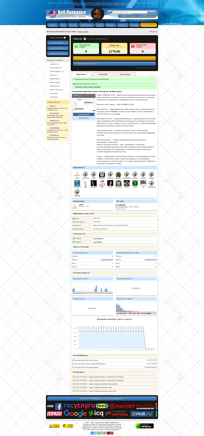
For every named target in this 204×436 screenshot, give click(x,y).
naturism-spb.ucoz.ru (56, 90)
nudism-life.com (55, 86)
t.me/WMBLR (97, 242)
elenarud (135, 178)
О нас (63, 25)
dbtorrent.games (55, 82)
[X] (108, 433)
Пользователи (87, 25)
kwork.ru (52, 106)
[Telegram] (95, 433)
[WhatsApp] (98, 433)
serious (127, 186)
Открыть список (82, 31)
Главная (53, 25)
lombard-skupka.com (56, 71)
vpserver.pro (54, 93)
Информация (81, 74)
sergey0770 (85, 178)
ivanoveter (110, 178)
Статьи (99, 25)
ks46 (102, 186)
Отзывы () (103, 74)
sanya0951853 (127, 178)
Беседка (73, 25)
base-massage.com (56, 68)
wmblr (77, 178)
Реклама (135, 25)
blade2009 (77, 195)
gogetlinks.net (54, 135)
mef (143, 186)
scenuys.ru (53, 75)
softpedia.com (54, 64)
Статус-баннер (125, 74)
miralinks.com (54, 120)
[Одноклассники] (105, 433)
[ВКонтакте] (92, 433)
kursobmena (77, 186)
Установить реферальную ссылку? (146, 68)
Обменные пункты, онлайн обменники (88, 87)
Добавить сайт (149, 25)
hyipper (135, 186)
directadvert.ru (54, 113)
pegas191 (143, 178)
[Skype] (102, 433)
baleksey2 (102, 178)
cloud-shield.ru (54, 128)
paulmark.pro (54, 97)
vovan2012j (93, 186)
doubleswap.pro (55, 79)
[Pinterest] (111, 433)
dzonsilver (118, 178)
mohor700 (118, 186)
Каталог (110, 25)
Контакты (122, 25)
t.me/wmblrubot (98, 238)
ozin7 (110, 186)
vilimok (94, 178)
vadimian (151, 178)
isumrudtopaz (151, 186)
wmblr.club (121, 205)
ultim (85, 186)
